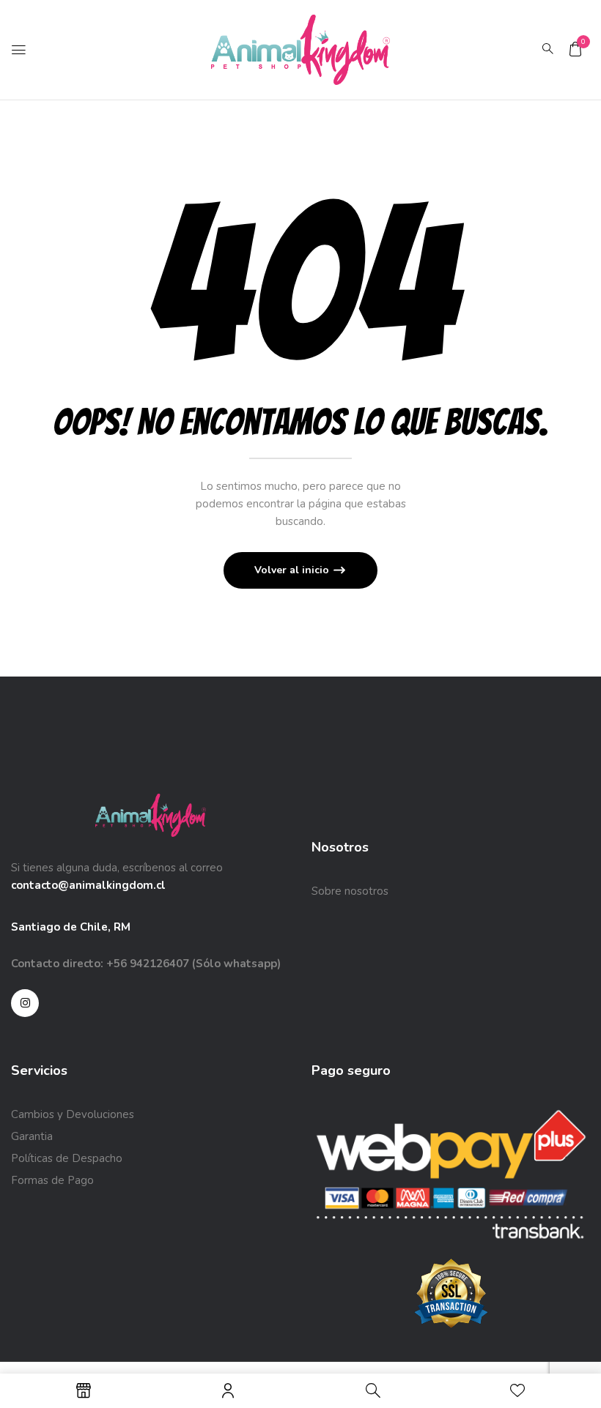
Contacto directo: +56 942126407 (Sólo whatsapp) (146, 963)
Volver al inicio (293, 570)
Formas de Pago (52, 1180)
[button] (575, 49)
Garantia (32, 1136)
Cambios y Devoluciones (72, 1114)
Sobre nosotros (349, 891)
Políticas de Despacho (66, 1158)
